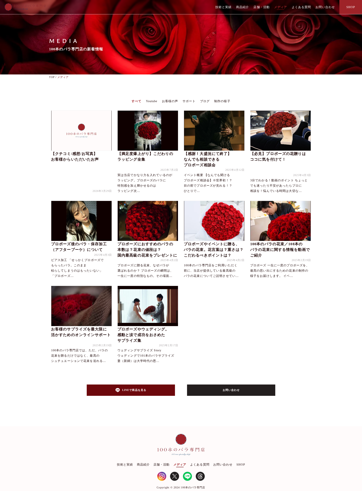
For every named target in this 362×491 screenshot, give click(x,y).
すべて (136, 101)
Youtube (151, 101)
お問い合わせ (325, 7)
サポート (189, 101)
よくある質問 (301, 7)
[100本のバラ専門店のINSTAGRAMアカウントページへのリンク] (161, 476)
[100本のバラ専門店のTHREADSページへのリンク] (200, 476)
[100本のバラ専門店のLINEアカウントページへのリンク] (187, 476)
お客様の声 (170, 101)
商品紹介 (242, 7)
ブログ (205, 101)
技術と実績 (223, 7)
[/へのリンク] (181, 445)
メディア (280, 7)
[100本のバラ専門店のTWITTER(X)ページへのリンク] (174, 476)
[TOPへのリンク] (25, 7)
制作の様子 (222, 101)
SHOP (350, 7)
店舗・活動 (261, 7)
